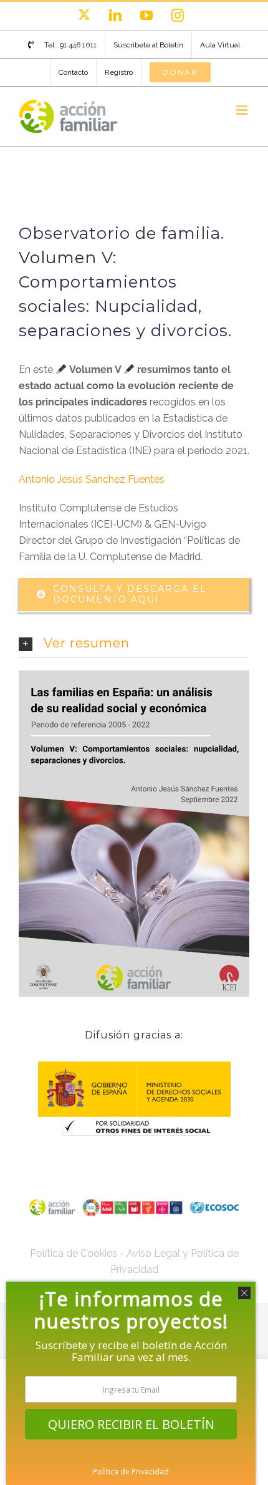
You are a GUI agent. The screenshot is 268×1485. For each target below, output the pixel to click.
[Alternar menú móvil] (242, 110)
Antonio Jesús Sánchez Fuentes (92, 479)
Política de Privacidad (131, 1471)
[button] (134, 643)
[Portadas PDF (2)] (134, 675)
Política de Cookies (73, 1253)
